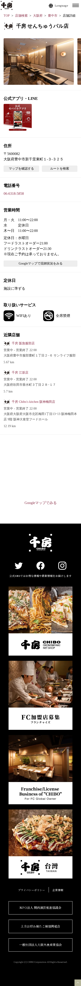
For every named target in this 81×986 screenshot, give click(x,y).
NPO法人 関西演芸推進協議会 (40, 907)
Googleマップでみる (41, 503)
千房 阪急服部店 (23, 343)
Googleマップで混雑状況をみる (41, 263)
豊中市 (52, 15)
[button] (39, 61)
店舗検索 (21, 15)
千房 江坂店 (20, 372)
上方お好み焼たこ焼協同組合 (40, 926)
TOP (7, 15)
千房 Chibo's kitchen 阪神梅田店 (33, 401)
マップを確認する (21, 168)
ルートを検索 (59, 168)
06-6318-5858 (14, 193)
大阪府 (38, 15)
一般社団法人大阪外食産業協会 (40, 945)
